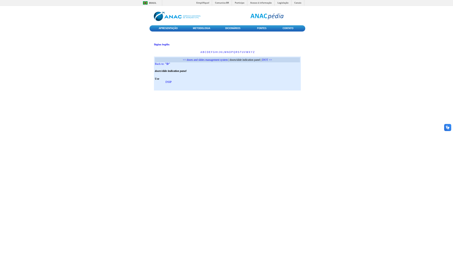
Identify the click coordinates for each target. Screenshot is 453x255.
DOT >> (267, 59)
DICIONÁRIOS (232, 28)
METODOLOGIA (201, 28)
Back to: (162, 63)
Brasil (152, 2)
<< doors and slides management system (205, 59)
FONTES (261, 28)
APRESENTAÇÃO (168, 28)
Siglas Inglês (162, 44)
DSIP (168, 81)
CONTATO (288, 28)
